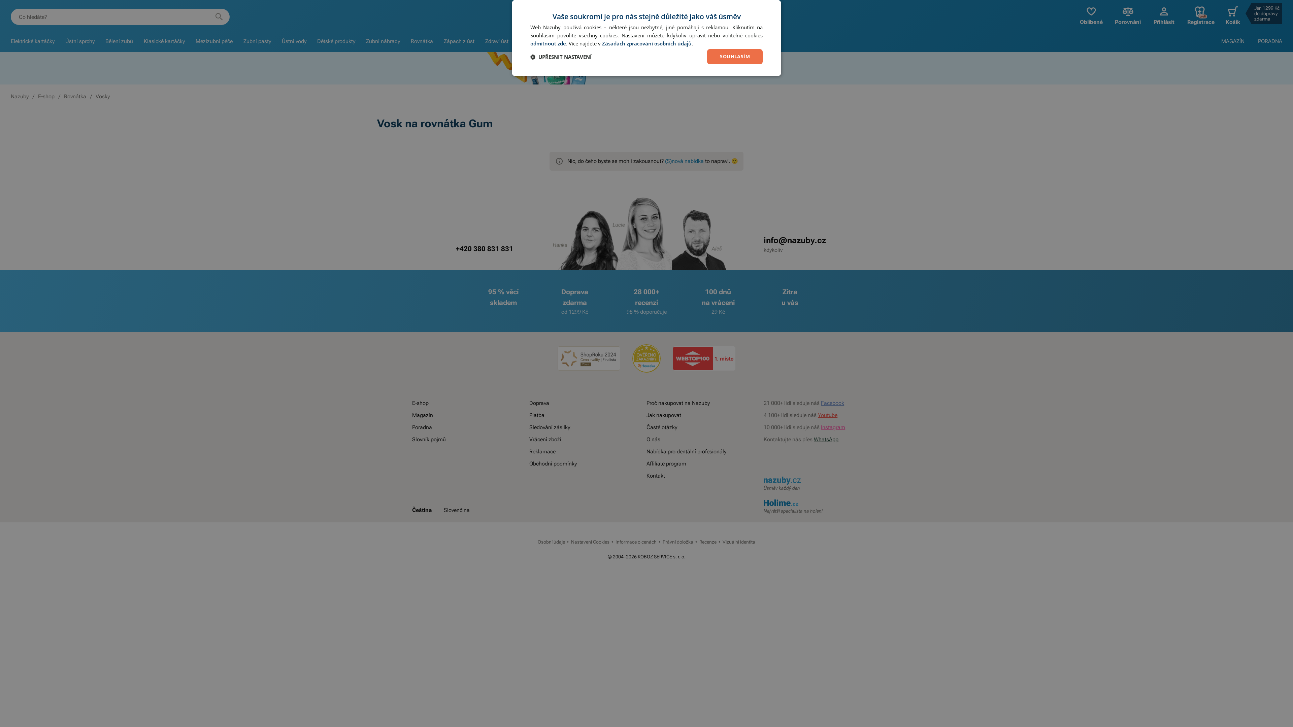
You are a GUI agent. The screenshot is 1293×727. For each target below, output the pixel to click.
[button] (561, 57)
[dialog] (646, 38)
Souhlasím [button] (735, 56)
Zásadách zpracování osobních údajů (647, 43)
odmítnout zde (548, 43)
